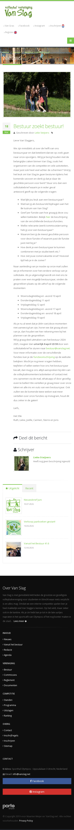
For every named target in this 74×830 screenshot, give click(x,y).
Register (9, 32)
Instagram (40, 25)
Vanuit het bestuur (13, 644)
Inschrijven (56, 25)
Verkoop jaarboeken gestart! (39, 521)
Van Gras (9, 25)
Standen (8, 699)
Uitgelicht (13, 488)
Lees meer (19, 621)
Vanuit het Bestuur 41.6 (36, 543)
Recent (29, 488)
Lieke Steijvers (42, 132)
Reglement (9, 680)
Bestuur (8, 669)
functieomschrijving (44, 357)
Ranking (8, 715)
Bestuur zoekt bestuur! (37, 52)
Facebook (24, 25)
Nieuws (17, 52)
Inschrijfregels (11, 735)
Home (6, 52)
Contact (8, 730)
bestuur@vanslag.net (58, 348)
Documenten (10, 685)
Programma (10, 705)
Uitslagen (8, 710)
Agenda (7, 654)
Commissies (10, 674)
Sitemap (8, 745)
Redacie (8, 649)
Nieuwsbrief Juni (33, 499)
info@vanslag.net (21, 774)
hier (48, 217)
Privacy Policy (26, 820)
